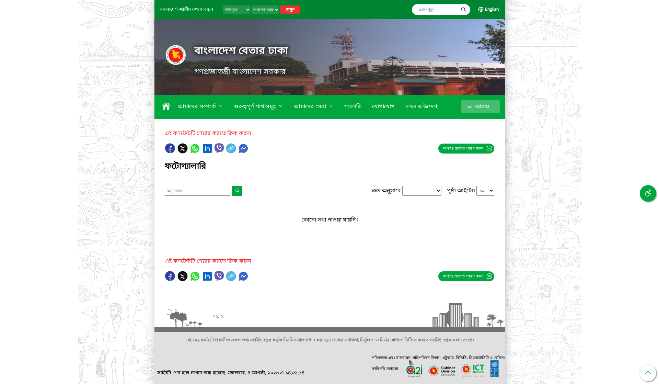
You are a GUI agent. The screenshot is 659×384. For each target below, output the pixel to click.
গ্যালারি (352, 107)
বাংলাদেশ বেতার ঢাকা (241, 51)
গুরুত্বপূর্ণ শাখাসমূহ (255, 107)
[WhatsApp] (195, 152)
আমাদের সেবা (310, 107)
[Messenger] (243, 152)
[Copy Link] (232, 152)
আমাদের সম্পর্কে (197, 107)
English (492, 9)
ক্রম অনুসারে (386, 191)
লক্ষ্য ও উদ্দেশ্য (422, 107)
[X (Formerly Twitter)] (183, 152)
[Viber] (219, 148)
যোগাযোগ (383, 107)
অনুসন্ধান (463, 9)
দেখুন (290, 9)
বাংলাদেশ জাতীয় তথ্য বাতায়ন (186, 9)
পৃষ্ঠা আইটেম (461, 191)
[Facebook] (171, 152)
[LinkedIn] (208, 152)
